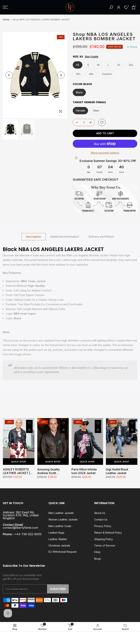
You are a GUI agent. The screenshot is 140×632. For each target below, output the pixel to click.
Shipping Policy (103, 539)
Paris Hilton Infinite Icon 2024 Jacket (84, 471)
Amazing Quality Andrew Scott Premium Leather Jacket (49, 471)
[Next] (61, 75)
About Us (99, 512)
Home (6, 19)
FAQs (97, 552)
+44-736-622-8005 (28, 534)
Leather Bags (56, 532)
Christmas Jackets (59, 545)
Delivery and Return (101, 236)
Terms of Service (104, 545)
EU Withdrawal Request (62, 551)
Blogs (97, 558)
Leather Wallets (57, 539)
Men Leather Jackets (61, 512)
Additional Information (64, 236)
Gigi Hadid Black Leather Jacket (117, 471)
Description (33, 236)
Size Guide (91, 56)
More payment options (105, 152)
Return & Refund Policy (108, 532)
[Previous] (9, 75)
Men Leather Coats (59, 526)
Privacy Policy (102, 526)
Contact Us (100, 519)
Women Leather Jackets (63, 519)
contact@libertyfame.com (20, 527)
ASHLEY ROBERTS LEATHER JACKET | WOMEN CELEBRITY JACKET (17, 471)
